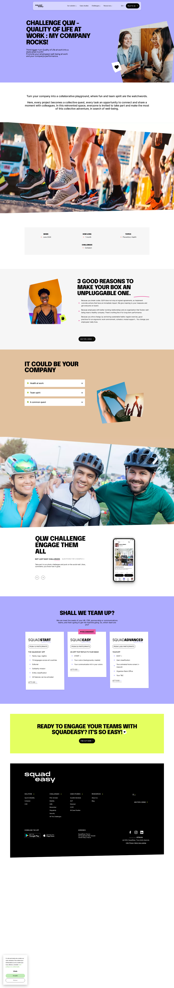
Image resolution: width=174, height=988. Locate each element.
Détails (15, 971)
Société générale (75, 798)
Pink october (54, 798)
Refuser (15, 980)
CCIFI (72, 807)
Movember (53, 807)
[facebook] (130, 832)
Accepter (15, 975)
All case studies (75, 810)
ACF (71, 801)
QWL (51, 804)
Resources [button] (107, 6)
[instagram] (136, 832)
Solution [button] (28, 794)
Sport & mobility (30, 798)
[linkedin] (142, 832)
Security (52, 813)
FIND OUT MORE (86, 741)
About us (95, 798)
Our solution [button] (71, 6)
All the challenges (55, 816)
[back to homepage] (39, 6)
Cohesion (27, 801)
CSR (26, 804)
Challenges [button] (95, 6)
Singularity (53, 810)
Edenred (72, 804)
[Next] (43, 578)
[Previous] (37, 578)
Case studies (84, 6)
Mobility (52, 801)
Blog (93, 801)
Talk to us (131, 6)
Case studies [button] (75, 794)
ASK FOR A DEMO (86, 339)
